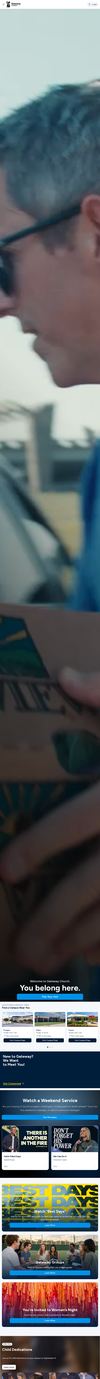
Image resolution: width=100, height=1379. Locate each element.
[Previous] (91, 1006)
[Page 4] (52, 1047)
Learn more (9, 1367)
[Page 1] (47, 1047)
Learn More (59, 1226)
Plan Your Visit (50, 996)
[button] (3, 4)
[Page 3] (50, 1047)
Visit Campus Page (17, 1040)
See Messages (50, 1117)
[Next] (96, 1006)
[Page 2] (49, 1047)
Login (94, 4)
